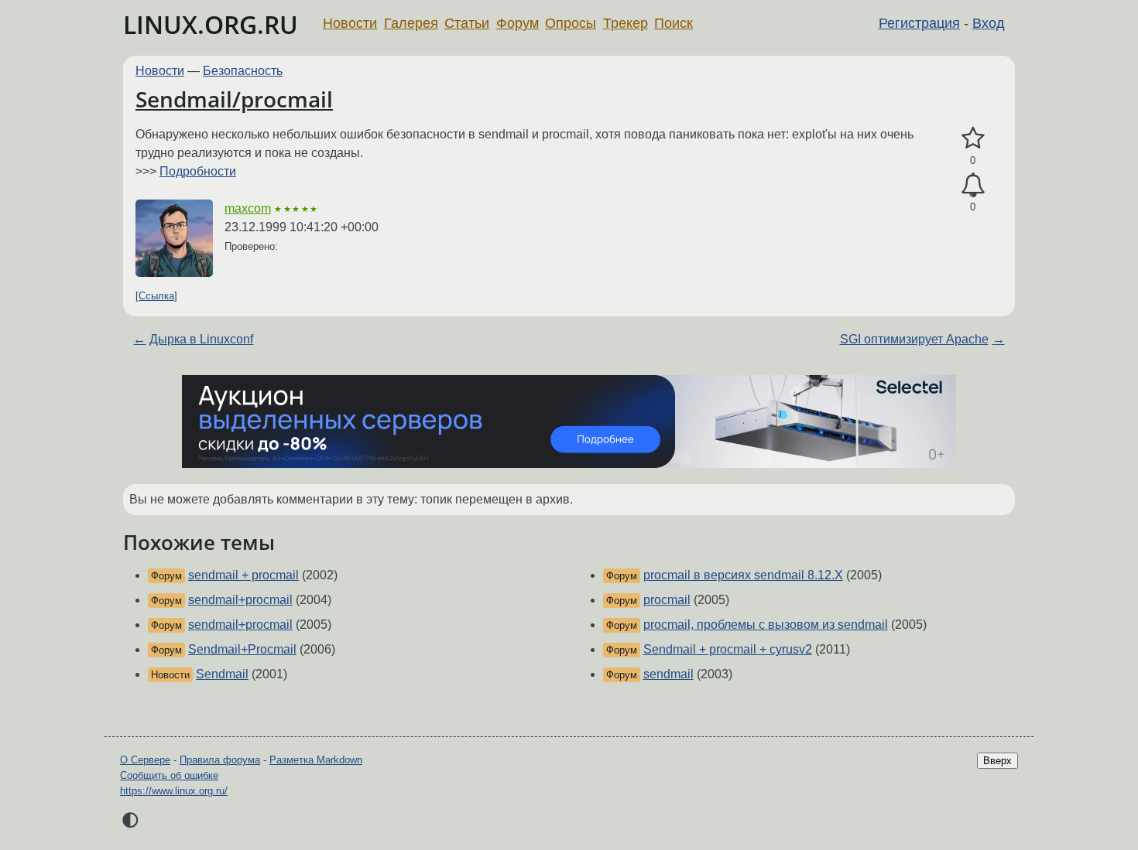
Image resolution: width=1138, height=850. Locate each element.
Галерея (411, 23)
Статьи (466, 23)
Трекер (625, 23)
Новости (350, 23)
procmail (667, 599)
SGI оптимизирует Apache (914, 339)
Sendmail (222, 674)
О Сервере (145, 760)
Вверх (997, 760)
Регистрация (919, 23)
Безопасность (243, 70)
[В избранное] (972, 138)
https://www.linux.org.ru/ (174, 791)
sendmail (668, 674)
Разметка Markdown (315, 760)
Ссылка (156, 296)
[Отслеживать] (972, 186)
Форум (517, 23)
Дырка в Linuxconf (201, 339)
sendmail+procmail (240, 599)
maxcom (248, 208)
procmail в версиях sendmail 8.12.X (743, 575)
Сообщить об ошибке (169, 775)
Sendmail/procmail (234, 99)
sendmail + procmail (243, 575)
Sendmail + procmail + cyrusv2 (727, 649)
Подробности (197, 171)
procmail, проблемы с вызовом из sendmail (765, 624)
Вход (988, 23)
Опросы (570, 23)
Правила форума (220, 760)
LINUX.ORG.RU (210, 24)
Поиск (673, 23)
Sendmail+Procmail (242, 649)
